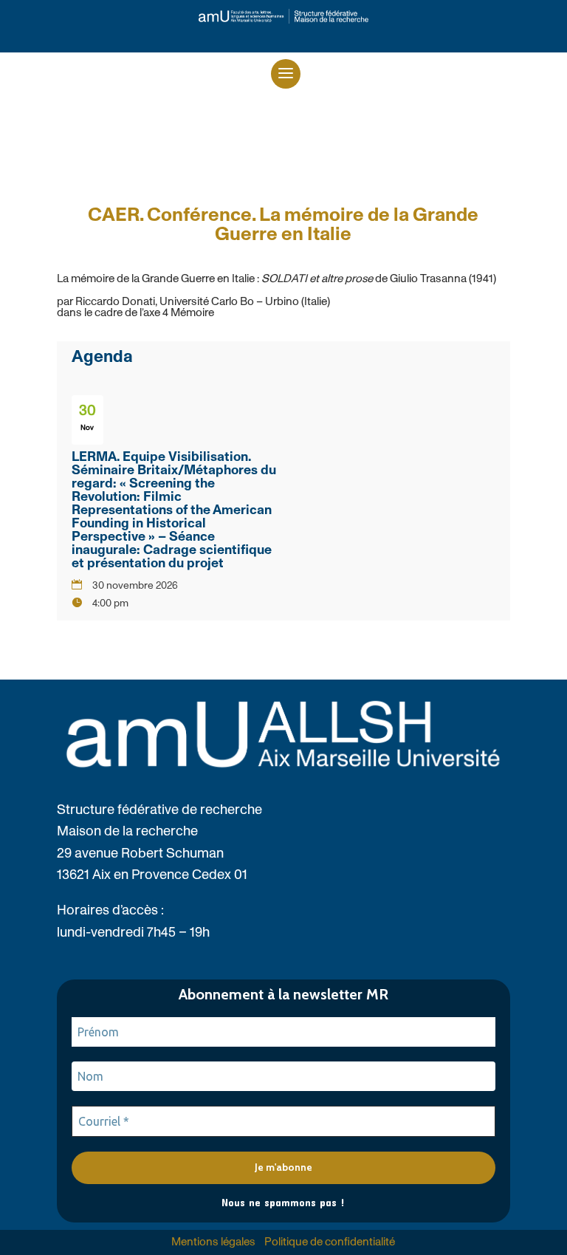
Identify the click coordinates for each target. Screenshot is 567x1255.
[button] (285, 74)
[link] (283, 16)
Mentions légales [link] (213, 1242)
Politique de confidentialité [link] (329, 1242)
